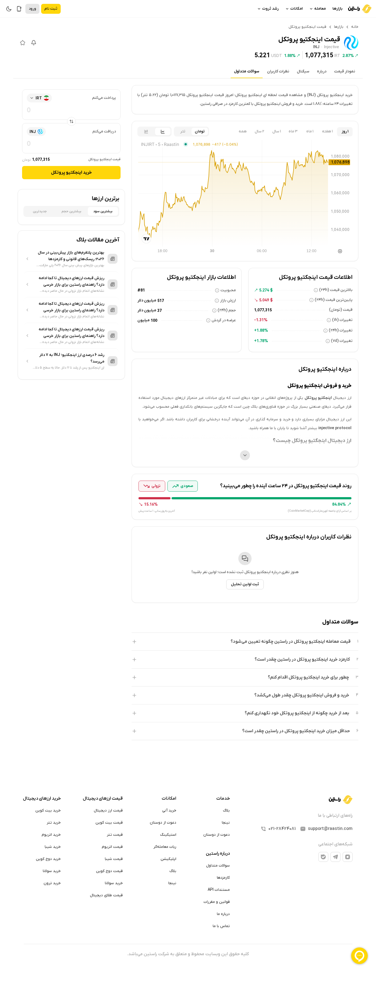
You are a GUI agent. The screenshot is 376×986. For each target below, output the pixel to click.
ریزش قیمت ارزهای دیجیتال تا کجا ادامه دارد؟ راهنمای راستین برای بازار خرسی (71, 281)
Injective (331, 47)
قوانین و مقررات (217, 902)
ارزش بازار (228, 300)
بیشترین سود (103, 211)
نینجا (226, 822)
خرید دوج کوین (48, 859)
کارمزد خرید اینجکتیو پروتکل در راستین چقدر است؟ (302, 659)
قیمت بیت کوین (109, 822)
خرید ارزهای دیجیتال (42, 798)
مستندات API (219, 889)
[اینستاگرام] (348, 857)
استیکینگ (168, 834)
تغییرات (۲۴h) (341, 330)
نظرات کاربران (278, 71)
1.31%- (261, 320)
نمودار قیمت (344, 71)
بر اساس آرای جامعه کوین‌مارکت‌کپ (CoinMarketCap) (319, 511)
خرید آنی (169, 810)
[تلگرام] (335, 857)
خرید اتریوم (51, 834)
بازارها (337, 8)
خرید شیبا (53, 846)
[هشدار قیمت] (34, 43)
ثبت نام (50, 8)
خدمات (223, 798)
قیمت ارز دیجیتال (108, 810)
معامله (320, 8)
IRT (337, 55)
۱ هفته (327, 131)
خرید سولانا (114, 883)
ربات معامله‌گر (164, 846)
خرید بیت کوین (48, 810)
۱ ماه (309, 131)
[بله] (323, 857)
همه (243, 131)
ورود (32, 8)
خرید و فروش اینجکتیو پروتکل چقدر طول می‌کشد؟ (301, 695)
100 (154, 320)
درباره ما (223, 914)
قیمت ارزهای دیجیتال (103, 798)
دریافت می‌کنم (104, 131)
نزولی (156, 486)
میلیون (143, 320)
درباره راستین (218, 853)
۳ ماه (293, 131)
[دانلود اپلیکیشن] (19, 8)
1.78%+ (261, 341)
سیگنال (303, 71)
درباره (321, 71)
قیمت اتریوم (112, 846)
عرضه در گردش (224, 320)
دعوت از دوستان (216, 834)
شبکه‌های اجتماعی (335, 844)
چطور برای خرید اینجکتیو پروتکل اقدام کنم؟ (308, 677)
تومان (200, 131)
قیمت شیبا (114, 859)
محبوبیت (228, 290)
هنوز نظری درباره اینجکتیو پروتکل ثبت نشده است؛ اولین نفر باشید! (245, 572)
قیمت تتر (115, 834)
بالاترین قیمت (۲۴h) (336, 290)
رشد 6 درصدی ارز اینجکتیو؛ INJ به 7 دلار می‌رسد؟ (71, 358)
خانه (354, 26)
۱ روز (345, 131)
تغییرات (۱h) (342, 320)
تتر (182, 131)
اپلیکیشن (168, 859)
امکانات (296, 8)
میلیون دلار (146, 300)
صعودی (186, 486)
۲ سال (259, 131)
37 (159, 310)
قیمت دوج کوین (109, 871)
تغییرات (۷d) (342, 341)
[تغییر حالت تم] (8, 8)
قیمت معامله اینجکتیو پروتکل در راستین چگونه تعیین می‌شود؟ (291, 641)
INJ (316, 47)
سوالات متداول (246, 71)
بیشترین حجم (71, 211)
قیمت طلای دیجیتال (106, 895)
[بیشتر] (245, 455)
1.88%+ (261, 330)
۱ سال (276, 131)
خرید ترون (52, 883)
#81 (141, 290)
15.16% (151, 504)
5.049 (264, 300)
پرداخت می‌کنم (104, 97)
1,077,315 (319, 55)
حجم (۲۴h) (227, 310)
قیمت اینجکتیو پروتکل (104, 159)
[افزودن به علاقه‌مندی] (23, 43)
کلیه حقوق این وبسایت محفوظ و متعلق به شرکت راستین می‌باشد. (188, 954)
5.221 (262, 55)
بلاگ (226, 810)
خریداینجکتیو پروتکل (71, 172)
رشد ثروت (270, 8)
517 (160, 300)
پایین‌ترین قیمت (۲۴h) (334, 300)
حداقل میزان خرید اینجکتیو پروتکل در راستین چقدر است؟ (296, 731)
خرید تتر (54, 822)
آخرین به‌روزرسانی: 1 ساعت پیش (156, 511)
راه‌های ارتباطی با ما (335, 815)
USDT (276, 55)
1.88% (290, 55)
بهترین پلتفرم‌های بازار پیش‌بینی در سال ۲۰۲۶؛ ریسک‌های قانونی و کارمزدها (71, 256)
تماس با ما (221, 926)
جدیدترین (40, 211)
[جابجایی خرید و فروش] (71, 121)
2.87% (348, 55)
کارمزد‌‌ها (223, 877)
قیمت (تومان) (341, 309)
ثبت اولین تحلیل (245, 584)
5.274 (264, 290)
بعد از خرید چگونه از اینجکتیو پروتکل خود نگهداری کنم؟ (297, 713)
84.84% (339, 504)
